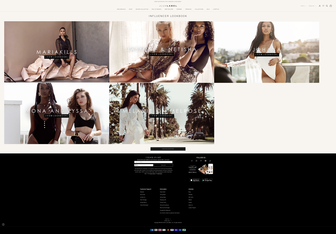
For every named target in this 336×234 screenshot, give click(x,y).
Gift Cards (190, 197)
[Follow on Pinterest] (201, 161)
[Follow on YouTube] (205, 161)
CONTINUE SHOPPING (168, 148)
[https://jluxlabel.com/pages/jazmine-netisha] (214, 51)
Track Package (143, 199)
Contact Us (142, 197)
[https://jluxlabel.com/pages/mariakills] (56, 51)
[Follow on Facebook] (192, 161)
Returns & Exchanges (164, 207)
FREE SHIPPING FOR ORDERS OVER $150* (168, 1)
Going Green (163, 197)
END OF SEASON (156, 9)
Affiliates (190, 194)
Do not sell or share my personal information (170, 213)
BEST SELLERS (169, 9)
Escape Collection (142, 9)
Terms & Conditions (164, 205)
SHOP (130, 9)
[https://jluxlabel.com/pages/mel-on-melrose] (161, 113)
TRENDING (188, 9)
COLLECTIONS (199, 9)
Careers (190, 202)
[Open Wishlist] (323, 6)
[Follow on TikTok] (210, 161)
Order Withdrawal (144, 205)
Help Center (162, 192)
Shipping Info (163, 199)
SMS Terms (160, 173)
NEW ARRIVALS (121, 9)
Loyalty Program (192, 207)
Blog (189, 192)
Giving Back (163, 194)
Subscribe (163, 165)
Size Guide (142, 194)
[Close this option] (3, 224)
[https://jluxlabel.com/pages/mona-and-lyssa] (56, 113)
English (311, 6)
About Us (190, 205)
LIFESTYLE (216, 9)
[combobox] (136, 165)
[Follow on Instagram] (196, 161)
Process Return (143, 202)
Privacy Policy (152, 173)
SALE (208, 9)
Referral (190, 199)
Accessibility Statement (165, 210)
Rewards (142, 192)
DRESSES (179, 9)
